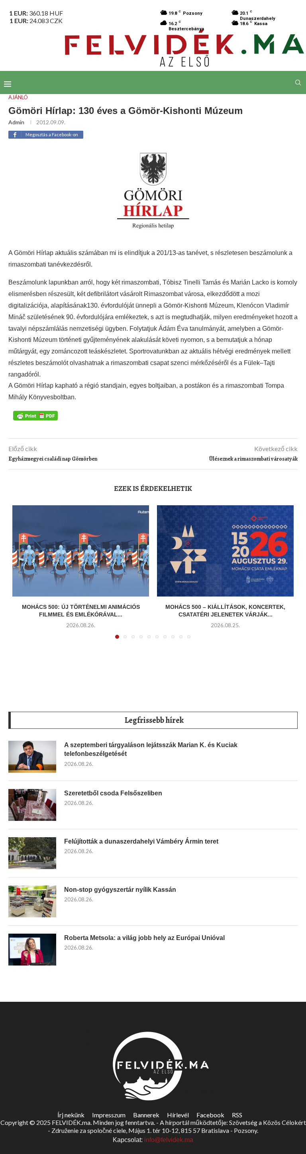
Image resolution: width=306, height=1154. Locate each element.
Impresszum (109, 1115)
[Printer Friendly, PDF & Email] (35, 415)
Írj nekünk (70, 1115)
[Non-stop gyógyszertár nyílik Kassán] (32, 901)
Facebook (210, 1115)
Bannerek (146, 1115)
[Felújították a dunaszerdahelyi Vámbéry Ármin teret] (32, 853)
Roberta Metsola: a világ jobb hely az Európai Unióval (144, 937)
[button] (23, 577)
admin (16, 122)
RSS (237, 1115)
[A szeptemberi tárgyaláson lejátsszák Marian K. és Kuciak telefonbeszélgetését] (32, 757)
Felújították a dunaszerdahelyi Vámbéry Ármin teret (141, 841)
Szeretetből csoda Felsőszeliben (113, 793)
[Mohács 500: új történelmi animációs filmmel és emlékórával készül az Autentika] (80, 551)
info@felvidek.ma (168, 1139)
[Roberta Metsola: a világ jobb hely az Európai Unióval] (32, 950)
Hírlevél (178, 1115)
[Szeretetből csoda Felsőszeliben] (32, 805)
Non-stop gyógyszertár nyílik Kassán (120, 889)
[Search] (298, 82)
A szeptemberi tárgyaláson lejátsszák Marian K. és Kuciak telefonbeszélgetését (150, 749)
